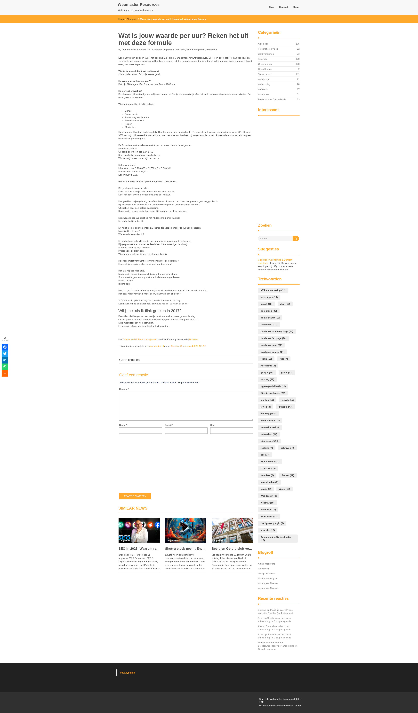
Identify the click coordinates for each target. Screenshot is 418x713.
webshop (268, 509)
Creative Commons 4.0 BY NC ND (188, 346)
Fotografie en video (268, 48)
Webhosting (264, 84)
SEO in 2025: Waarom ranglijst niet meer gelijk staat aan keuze (139, 548)
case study (269, 297)
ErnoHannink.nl (156, 346)
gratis (286, 372)
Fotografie (268, 365)
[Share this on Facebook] (5, 347)
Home (121, 19)
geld (183, 49)
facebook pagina (272, 352)
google (267, 372)
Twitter (288, 475)
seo (265, 454)
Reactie (124, 389)
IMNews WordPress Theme (286, 705)
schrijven (288, 448)
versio (266, 489)
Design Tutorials (266, 573)
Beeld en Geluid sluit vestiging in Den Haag (232, 548)
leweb (266, 406)
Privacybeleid (127, 672)
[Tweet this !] (5, 353)
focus (266, 358)
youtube (268, 530)
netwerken (269, 434)
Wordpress (263, 94)
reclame (267, 448)
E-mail (169, 425)
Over (271, 7)
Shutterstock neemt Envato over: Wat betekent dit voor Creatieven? (185, 548)
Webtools (263, 89)
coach (266, 304)
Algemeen (132, 19)
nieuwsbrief (270, 441)
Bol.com (193, 339)
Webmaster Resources (139, 4)
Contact (283, 7)
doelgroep (269, 311)
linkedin (285, 406)
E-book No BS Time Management (140, 339)
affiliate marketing (273, 290)
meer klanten (270, 420)
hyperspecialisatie (273, 386)
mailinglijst (268, 413)
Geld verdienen (266, 54)
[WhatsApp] (5, 367)
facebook (269, 324)
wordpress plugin (272, 523)
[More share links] (5, 373)
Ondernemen (265, 64)
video (284, 489)
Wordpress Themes (268, 583)
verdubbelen (269, 482)
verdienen (212, 49)
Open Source (265, 69)
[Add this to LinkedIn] (5, 360)
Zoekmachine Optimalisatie (272, 99)
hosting (267, 379)
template (267, 475)
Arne (260, 618)
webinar (267, 502)
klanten (267, 400)
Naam (123, 425)
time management (195, 49)
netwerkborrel (270, 427)
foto (284, 358)
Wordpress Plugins (267, 578)
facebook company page (277, 331)
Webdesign (264, 79)
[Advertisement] (271, 168)
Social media (264, 74)
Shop (296, 7)
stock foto (268, 468)
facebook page (271, 345)
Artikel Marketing (266, 563)
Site (212, 425)
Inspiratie (262, 59)
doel (285, 304)
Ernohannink (129, 49)
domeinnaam (270, 317)
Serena (262, 610)
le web (288, 400)
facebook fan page (273, 338)
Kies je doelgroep (273, 393)
